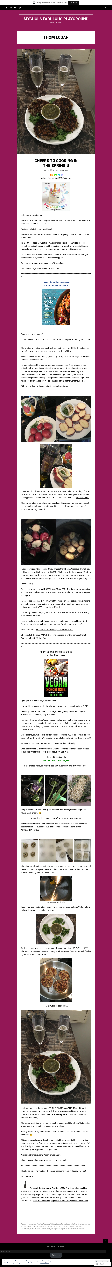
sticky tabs (32, 624)
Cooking (28, 1226)
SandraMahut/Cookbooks (48, 268)
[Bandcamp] (20, 7)
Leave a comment (61, 170)
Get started (73, 3)
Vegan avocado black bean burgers (41, 1229)
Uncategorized (82, 1224)
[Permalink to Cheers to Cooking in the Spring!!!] (56, 101)
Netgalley (43, 1226)
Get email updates (56, 1246)
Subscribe (56, 1255)
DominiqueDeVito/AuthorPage (34, 638)
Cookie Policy (44, 1263)
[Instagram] (11, 7)
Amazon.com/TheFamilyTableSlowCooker (54, 629)
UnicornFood (25, 1229)
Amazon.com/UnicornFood (53, 263)
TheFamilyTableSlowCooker (56, 1226)
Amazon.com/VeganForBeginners (46, 1155)
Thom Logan (70, 1226)
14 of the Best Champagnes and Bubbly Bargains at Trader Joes (60, 1201)
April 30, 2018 (49, 170)
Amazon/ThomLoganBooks (55, 1160)
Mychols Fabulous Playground (56, 19)
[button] (38, 418)
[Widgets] (105, 1241)
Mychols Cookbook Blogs (68, 1224)
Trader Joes (78, 1226)
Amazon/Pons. (82, 497)
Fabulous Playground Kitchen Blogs (48, 1224)
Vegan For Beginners (60, 1229)
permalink (80, 1229)
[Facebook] (6, 7)
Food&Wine (36, 1226)
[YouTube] (15, 7)
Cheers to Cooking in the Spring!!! (56, 163)
